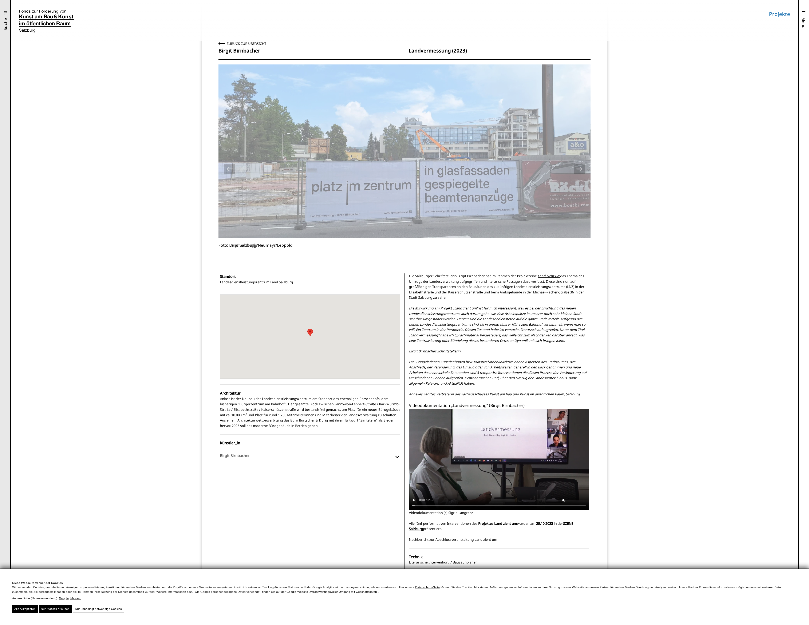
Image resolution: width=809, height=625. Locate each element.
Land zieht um (549, 276)
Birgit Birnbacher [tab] (235, 455)
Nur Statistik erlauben (55, 608)
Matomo (75, 598)
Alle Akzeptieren (25, 608)
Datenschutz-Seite (427, 587)
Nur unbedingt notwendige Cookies (98, 608)
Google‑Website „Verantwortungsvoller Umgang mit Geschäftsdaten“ (332, 591)
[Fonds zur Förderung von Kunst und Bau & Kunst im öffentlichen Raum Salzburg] (46, 21)
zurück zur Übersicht (246, 43)
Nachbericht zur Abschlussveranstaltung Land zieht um (453, 539)
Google (64, 598)
